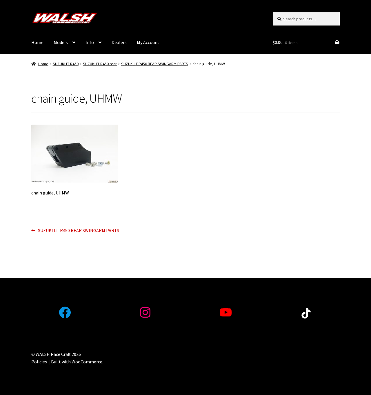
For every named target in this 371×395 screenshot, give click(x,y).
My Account (148, 42)
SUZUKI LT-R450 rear (100, 63)
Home (37, 42)
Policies (39, 362)
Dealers (119, 42)
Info (90, 42)
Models (61, 42)
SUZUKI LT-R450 (66, 63)
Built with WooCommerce (76, 362)
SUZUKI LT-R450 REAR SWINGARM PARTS (154, 63)
